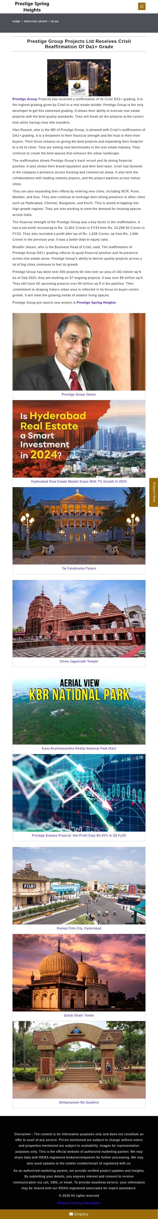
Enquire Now (154, 492)
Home (16, 21)
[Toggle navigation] (141, 6)
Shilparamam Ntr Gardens (79, 1102)
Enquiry (80, 1214)
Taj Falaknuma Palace (79, 568)
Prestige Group (35, 21)
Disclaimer (91, 1203)
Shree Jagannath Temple (79, 661)
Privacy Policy (69, 1203)
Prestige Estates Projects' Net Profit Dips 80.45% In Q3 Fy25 (79, 835)
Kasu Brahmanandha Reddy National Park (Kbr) (79, 748)
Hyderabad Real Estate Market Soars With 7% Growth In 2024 (79, 481)
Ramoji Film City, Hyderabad (79, 928)
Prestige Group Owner (79, 394)
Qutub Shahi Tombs (79, 1015)
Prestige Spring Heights (96, 302)
